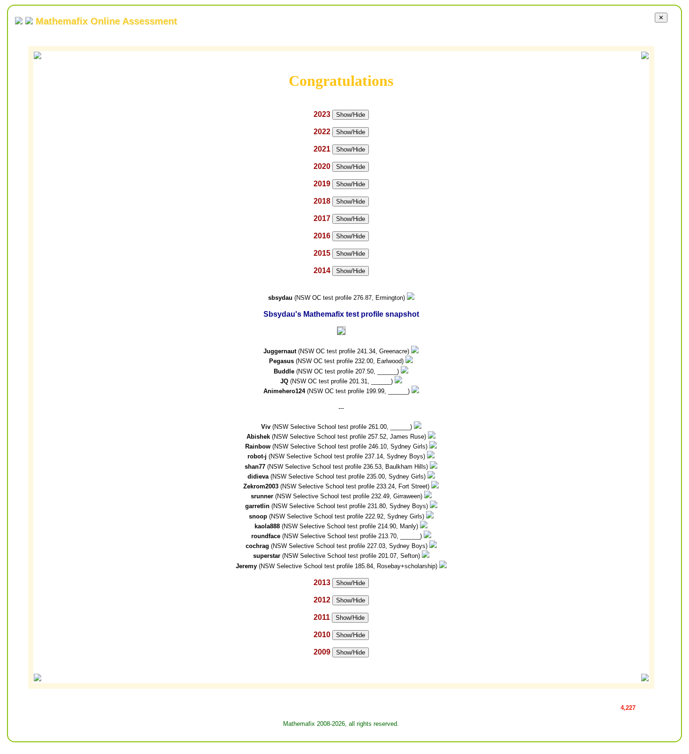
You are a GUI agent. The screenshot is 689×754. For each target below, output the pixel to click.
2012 (322, 600)
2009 (322, 652)
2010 (322, 635)
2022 (322, 132)
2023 (322, 114)
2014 (322, 270)
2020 (322, 166)
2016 (322, 236)
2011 (322, 617)
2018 (322, 201)
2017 (322, 218)
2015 (322, 253)
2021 (322, 149)
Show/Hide (350, 114)
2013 (322, 582)
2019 (322, 184)
